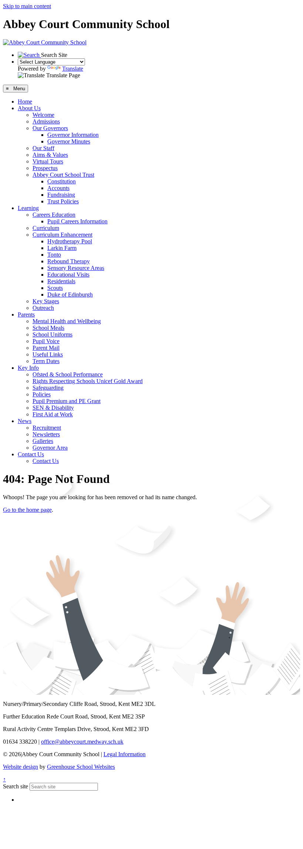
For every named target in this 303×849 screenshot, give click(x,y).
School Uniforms (52, 334)
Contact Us (31, 454)
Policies (42, 394)
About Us (29, 108)
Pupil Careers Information (77, 221)
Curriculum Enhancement (62, 234)
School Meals (48, 328)
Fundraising (61, 195)
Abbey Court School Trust (63, 175)
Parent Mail (46, 348)
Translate (72, 68)
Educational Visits (68, 274)
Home (25, 101)
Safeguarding (48, 388)
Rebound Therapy (68, 261)
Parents (26, 314)
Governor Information (73, 135)
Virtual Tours (48, 161)
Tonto (54, 254)
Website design (20, 767)
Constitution (61, 181)
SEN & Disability (53, 408)
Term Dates (46, 361)
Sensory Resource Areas (75, 268)
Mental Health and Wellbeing (67, 321)
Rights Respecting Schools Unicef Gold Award (88, 381)
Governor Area (50, 447)
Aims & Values (50, 155)
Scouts (55, 288)
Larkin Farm (61, 248)
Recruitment (47, 427)
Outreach (43, 308)
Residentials (61, 281)
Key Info (28, 368)
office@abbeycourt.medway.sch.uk (82, 741)
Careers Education (54, 215)
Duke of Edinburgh (70, 294)
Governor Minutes (68, 141)
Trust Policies (63, 201)
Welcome (43, 115)
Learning (28, 208)
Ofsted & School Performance (68, 374)
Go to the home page (27, 510)
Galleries (43, 441)
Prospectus (45, 168)
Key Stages (46, 301)
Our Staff (43, 148)
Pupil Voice (46, 341)
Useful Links (48, 354)
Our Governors (50, 128)
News (24, 421)
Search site (15, 786)
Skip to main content (27, 6)
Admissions (46, 121)
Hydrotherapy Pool (69, 241)
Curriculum (46, 228)
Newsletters (46, 434)
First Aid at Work (53, 414)
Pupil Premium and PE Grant (67, 401)
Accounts (58, 188)
